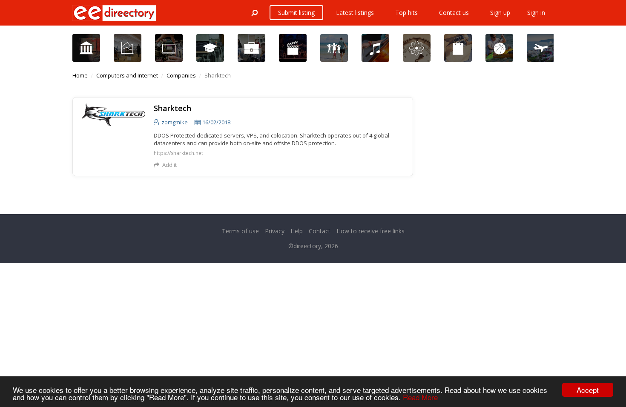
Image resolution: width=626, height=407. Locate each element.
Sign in (536, 13)
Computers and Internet (127, 75)
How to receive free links (370, 231)
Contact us (454, 13)
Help (296, 231)
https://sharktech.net (178, 153)
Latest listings (355, 13)
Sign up (500, 13)
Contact (319, 231)
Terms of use (240, 231)
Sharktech (172, 108)
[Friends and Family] (334, 47)
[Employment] (251, 47)
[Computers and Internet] (168, 47)
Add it (169, 165)
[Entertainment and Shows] (292, 47)
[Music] (375, 47)
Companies (181, 75)
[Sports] (499, 47)
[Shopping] (458, 47)
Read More (420, 397)
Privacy (274, 231)
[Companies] (127, 47)
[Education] (210, 47)
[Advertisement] (490, 150)
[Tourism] (540, 47)
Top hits (406, 13)
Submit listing (296, 13)
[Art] (86, 47)
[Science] (416, 47)
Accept (588, 389)
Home (80, 75)
